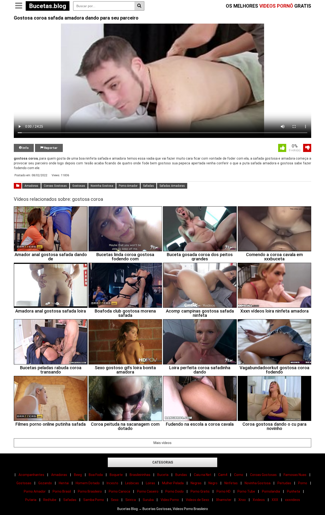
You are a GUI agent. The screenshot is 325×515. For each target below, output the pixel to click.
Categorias (162, 462)
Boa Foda (96, 475)
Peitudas (284, 483)
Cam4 (222, 475)
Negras (196, 483)
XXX (275, 500)
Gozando (45, 483)
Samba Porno (93, 500)
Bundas (181, 475)
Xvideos (259, 500)
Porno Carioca (119, 491)
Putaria (30, 500)
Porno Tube (246, 491)
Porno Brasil (62, 491)
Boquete (116, 475)
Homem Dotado (88, 483)
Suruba (148, 500)
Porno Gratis (200, 491)
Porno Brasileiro (90, 491)
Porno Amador (128, 185)
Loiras (150, 483)
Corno (238, 475)
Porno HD (224, 491)
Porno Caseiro (147, 491)
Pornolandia (271, 491)
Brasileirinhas (140, 475)
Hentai (64, 483)
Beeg (78, 475)
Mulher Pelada (173, 483)
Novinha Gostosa (102, 185)
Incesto (112, 483)
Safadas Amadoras (172, 185)
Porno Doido (174, 491)
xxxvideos (292, 500)
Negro (212, 483)
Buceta (162, 475)
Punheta (293, 491)
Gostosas (78, 185)
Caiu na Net (202, 475)
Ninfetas (231, 483)
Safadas (148, 185)
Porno (302, 483)
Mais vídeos (162, 443)
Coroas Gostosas (55, 185)
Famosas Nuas (295, 475)
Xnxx (242, 500)
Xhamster (223, 500)
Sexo (114, 500)
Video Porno (170, 500)
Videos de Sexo (197, 500)
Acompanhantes (31, 475)
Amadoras (31, 185)
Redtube (49, 500)
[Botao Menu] (18, 6)
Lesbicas (132, 483)
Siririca (130, 500)
